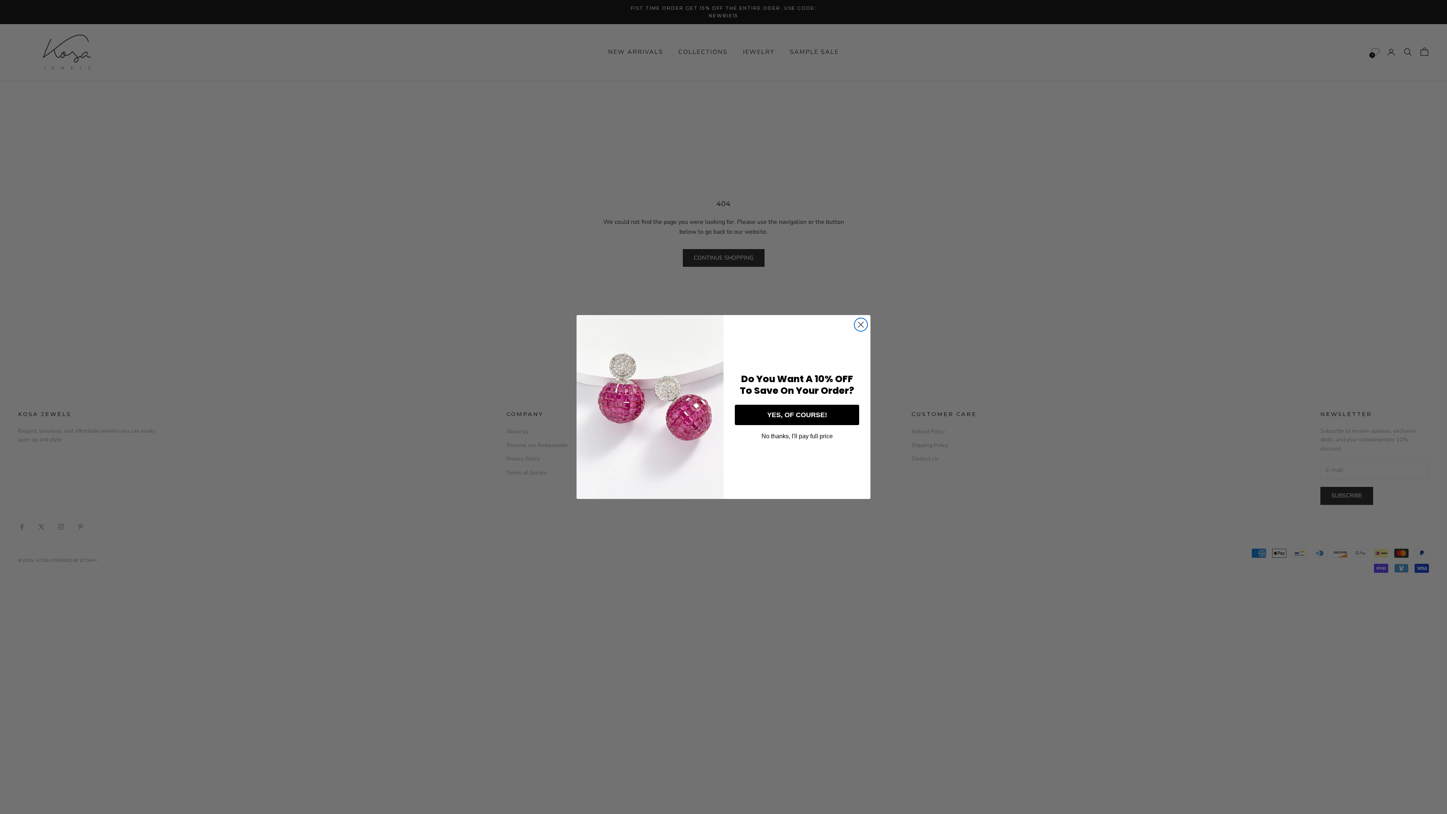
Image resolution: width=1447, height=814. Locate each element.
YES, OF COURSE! (797, 415)
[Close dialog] (860, 324)
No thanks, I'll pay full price (797, 436)
